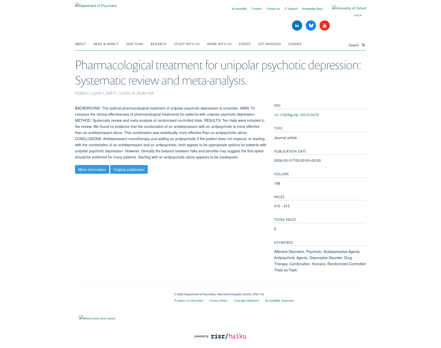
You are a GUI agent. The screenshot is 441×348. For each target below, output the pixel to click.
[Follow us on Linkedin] (297, 25)
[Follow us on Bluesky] (311, 25)
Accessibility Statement (279, 300)
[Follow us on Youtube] (325, 25)
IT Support (291, 8)
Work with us (219, 43)
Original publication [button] (129, 169)
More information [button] (92, 169)
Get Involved (269, 43)
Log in (358, 15)
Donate (295, 43)
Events (245, 43)
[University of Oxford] (345, 8)
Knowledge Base (312, 8)
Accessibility (239, 8)
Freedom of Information (189, 300)
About (80, 43)
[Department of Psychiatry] (96, 3)
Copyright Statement (246, 300)
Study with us (187, 43)
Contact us (273, 8)
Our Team (134, 43)
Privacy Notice (219, 300)
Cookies (257, 8)
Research (159, 43)
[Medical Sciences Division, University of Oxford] (121, 292)
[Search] (363, 44)
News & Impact (106, 43)
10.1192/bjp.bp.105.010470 (296, 114)
